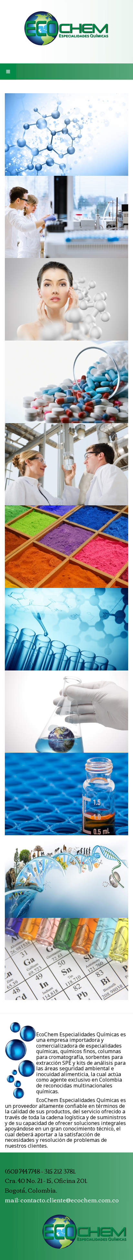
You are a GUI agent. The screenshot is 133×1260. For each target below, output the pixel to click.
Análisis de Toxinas (66, 714)
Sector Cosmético (66, 302)
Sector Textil (67, 550)
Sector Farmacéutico (66, 384)
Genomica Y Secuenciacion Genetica (66, 879)
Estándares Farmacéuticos (67, 797)
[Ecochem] (66, 28)
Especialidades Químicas (66, 137)
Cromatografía (66, 220)
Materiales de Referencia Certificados (66, 962)
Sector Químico (66, 467)
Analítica (66, 632)
